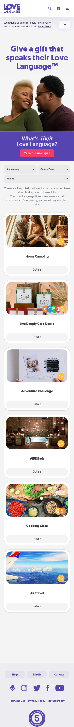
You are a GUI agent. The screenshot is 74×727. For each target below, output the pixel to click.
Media (37, 674)
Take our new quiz (37, 153)
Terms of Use (17, 701)
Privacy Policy (36, 701)
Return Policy (56, 701)
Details (37, 269)
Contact (59, 674)
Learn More (44, 26)
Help (15, 674)
